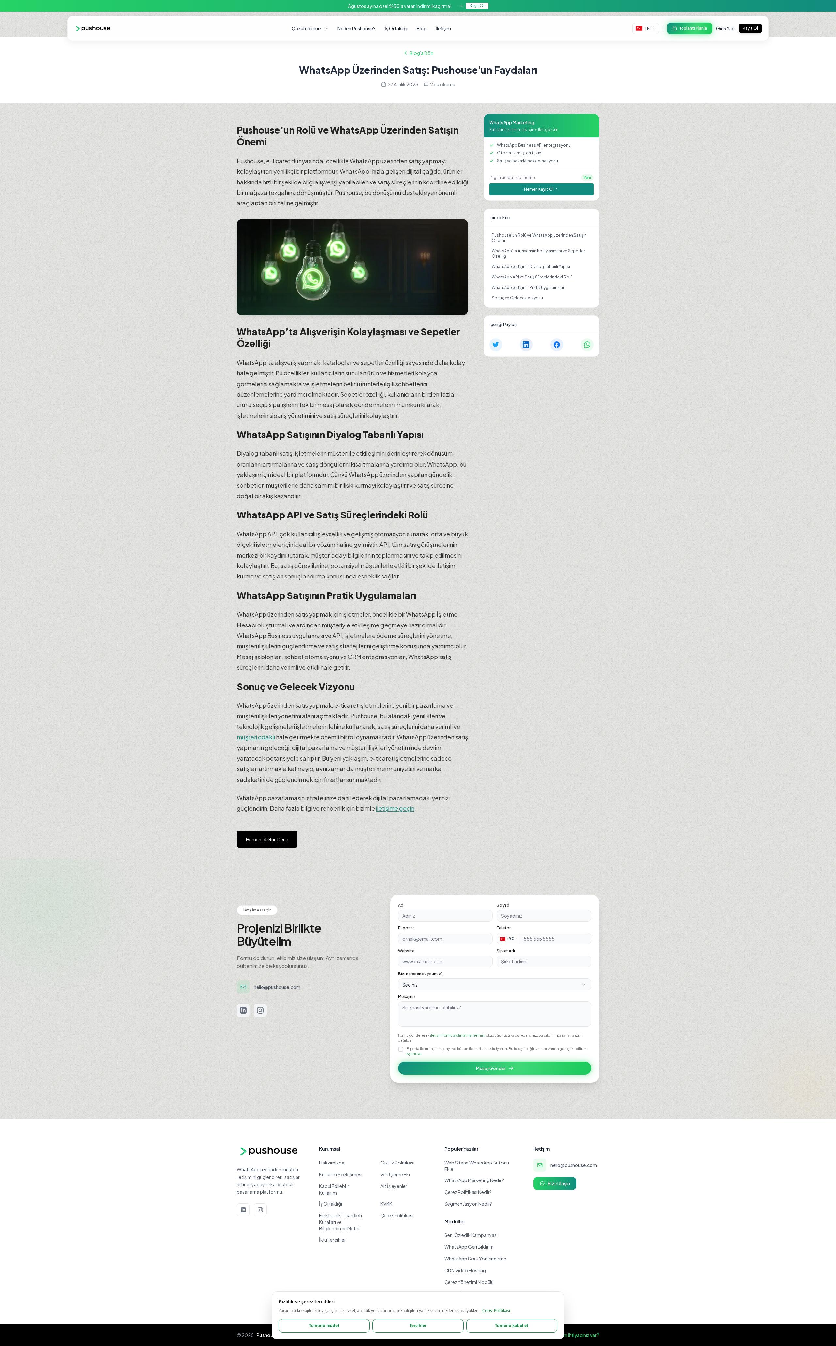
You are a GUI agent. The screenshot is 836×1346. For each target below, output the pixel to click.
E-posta (406, 928)
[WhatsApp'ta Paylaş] (587, 344)
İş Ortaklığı (396, 28)
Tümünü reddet (324, 1325)
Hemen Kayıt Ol (539, 189)
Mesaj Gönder (491, 1068)
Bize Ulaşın (559, 1183)
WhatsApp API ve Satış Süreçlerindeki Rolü (532, 277)
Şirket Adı (506, 950)
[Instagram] (260, 1010)
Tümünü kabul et (511, 1325)
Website (406, 950)
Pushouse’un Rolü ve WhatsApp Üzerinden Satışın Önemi (539, 238)
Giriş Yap (725, 28)
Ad (400, 905)
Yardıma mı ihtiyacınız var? (571, 1335)
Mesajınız (407, 996)
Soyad (503, 905)
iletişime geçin (395, 808)
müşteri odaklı (256, 737)
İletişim (443, 28)
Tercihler (418, 1325)
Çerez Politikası (496, 1310)
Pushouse (267, 1335)
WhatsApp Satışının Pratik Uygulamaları (528, 287)
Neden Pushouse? (356, 28)
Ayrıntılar (414, 1054)
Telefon (504, 928)
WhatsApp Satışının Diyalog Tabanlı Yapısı (531, 266)
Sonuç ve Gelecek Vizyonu (517, 297)
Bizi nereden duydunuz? (420, 973)
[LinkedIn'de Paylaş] (526, 344)
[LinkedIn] (243, 1010)
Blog (421, 28)
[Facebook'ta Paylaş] (556, 344)
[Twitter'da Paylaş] (495, 344)
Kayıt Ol (477, 5)
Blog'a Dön (421, 53)
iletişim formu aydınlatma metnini (457, 1035)
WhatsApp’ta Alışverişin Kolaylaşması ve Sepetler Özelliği (538, 253)
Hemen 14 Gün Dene (267, 839)
